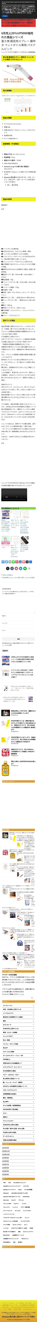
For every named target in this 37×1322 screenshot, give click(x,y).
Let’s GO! (26, 1186)
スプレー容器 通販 (25, 1207)
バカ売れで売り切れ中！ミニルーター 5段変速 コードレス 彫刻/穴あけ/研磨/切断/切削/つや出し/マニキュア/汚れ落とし (21, 931)
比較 (14, 1242)
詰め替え (20, 1242)
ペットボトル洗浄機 (29, 577)
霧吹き (19, 577)
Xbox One (6, 1200)
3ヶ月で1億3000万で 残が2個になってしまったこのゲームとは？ (25, 913)
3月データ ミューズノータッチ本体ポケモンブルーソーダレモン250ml (15, 523)
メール (4, 623)
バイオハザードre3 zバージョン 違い (12, 1217)
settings (29, 13)
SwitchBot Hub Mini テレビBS (19, 1193)
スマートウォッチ (7, 1210)
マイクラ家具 (6, 1224)
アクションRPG (7, 1203)
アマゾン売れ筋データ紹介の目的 (23, 1303)
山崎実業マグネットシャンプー (11, 1238)
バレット (27, 1217)
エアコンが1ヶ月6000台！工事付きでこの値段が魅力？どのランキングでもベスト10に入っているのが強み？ (25, 868)
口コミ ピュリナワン (28, 1231)
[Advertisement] (18, 228)
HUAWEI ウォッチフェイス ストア (12, 1186)
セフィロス (17, 1210)
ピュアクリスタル (25, 1221)
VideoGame (26, 1196)
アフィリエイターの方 (5, 546)
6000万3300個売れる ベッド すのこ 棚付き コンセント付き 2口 (29, 917)
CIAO (9, 1182)
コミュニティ (6, 1207)
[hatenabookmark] (20, 568)
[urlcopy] (29, 568)
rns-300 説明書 (28, 1189)
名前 (4, 616)
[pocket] (16, 568)
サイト (4, 630)
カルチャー (16, 1203)
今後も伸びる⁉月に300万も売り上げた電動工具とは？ (24, 548)
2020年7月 (5, 1164)
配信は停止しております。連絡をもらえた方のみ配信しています (23, 712)
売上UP (4, 575)
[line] (25, 568)
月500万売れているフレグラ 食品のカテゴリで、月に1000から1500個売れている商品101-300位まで (23, 739)
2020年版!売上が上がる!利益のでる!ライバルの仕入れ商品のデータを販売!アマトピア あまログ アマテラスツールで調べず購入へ (18, 1313)
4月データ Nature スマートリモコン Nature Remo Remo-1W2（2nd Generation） (15, 551)
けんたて (13, 1200)
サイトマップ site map (8, 1303)
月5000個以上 (6, 1242)
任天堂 (31, 1228)
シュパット (15, 1207)
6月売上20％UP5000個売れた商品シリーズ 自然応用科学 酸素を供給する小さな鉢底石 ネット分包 (5, 525)
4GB (4, 1182)
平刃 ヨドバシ (25, 1238)
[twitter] (7, 568)
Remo (20, 1189)
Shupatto (6, 1193)
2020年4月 (5, 1174)
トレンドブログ (27, 1210)
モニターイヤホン (17, 1224)
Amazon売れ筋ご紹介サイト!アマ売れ (18, 1316)
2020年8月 (5, 1161)
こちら (21, 994)
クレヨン (24, 1203)
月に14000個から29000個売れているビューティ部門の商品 (29, 896)
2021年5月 (5, 1148)
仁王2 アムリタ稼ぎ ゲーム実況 (19, 1228)
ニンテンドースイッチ (8, 1214)
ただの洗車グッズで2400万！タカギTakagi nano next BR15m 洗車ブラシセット (29, 874)
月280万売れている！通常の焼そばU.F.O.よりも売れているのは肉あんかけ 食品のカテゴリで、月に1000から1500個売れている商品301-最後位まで (23, 725)
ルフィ (25, 1224)
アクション (21, 1200)
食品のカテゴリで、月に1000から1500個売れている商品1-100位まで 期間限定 (23, 751)
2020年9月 (5, 1158)
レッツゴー (6, 1228)
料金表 (9, 1309)
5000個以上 (10, 575)
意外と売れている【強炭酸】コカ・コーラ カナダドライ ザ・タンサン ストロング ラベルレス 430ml (29, 859)
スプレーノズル (13, 577)
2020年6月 (5, 1168)
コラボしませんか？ (27, 1309)
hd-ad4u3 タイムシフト (20, 1182)
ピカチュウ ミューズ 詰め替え (10, 1221)
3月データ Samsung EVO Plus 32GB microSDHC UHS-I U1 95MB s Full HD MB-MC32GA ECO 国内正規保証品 (24, 526)
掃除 (23, 577)
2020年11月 (6, 1151)
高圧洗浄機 (6, 577)
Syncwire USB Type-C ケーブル (11, 1196)
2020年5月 (5, 1171)
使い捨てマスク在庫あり (9, 1231)
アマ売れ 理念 (17, 1309)
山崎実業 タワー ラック (18, 1235)
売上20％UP (6, 1235)
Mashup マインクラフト (9, 1189)
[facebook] (12, 568)
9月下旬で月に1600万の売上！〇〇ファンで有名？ (29, 942)
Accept (5, 16)
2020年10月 (6, 1154)
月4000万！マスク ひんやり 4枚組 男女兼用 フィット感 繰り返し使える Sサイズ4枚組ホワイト (26, 957)
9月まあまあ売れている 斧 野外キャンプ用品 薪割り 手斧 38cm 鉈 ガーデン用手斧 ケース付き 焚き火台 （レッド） (25, 937)
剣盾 (19, 1231)
